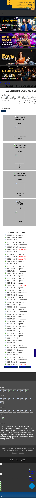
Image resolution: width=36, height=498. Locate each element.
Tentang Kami (5, 448)
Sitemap (14, 453)
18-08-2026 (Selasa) (25, 7)
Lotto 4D (18, 429)
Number (4, 95)
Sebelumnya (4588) (11, 367)
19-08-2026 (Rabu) (24, 5)
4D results (16, 427)
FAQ (22, 451)
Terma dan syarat (29, 448)
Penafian (21, 453)
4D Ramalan (19, 448)
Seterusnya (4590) (25, 367)
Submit (3, 111)
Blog (12, 448)
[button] (3, 83)
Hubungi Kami (29, 451)
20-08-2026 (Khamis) (25, 2)
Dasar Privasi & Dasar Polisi (11, 451)
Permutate (7, 109)
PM (1, 496)
